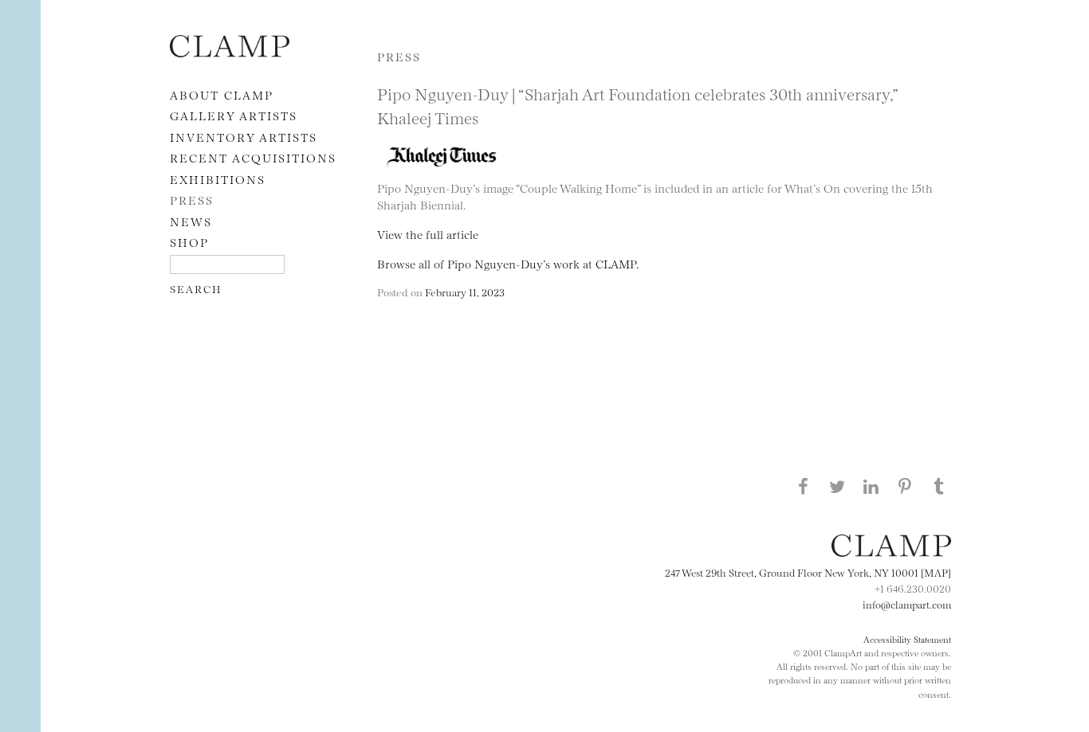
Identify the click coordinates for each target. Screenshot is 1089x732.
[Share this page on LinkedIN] (871, 486)
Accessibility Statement (907, 638)
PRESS (192, 199)
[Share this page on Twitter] (837, 486)
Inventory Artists (243, 136)
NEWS (191, 221)
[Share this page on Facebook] (803, 486)
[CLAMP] (229, 52)
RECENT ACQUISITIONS (253, 157)
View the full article (427, 233)
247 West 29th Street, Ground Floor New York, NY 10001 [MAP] (808, 572)
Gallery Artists (233, 115)
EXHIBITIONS (217, 178)
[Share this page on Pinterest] (905, 486)
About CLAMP (221, 94)
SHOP (189, 241)
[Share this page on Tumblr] (939, 486)
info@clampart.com (907, 603)
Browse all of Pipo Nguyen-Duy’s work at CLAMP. (508, 263)
